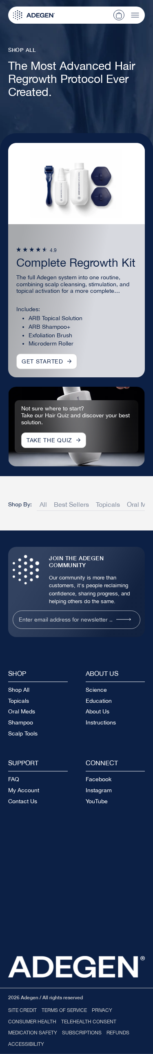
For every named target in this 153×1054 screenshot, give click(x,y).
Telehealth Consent (88, 1022)
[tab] (44, 506)
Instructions (101, 722)
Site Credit (22, 1010)
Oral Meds (21, 711)
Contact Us (22, 801)
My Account (23, 790)
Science (96, 689)
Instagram (99, 790)
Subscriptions (82, 1033)
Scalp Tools (23, 733)
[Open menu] (135, 15)
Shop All (18, 689)
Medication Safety (32, 1033)
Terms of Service (64, 1010)
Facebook (98, 779)
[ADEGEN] (34, 15)
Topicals (18, 700)
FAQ (13, 779)
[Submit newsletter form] (123, 619)
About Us (97, 711)
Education (99, 700)
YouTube (97, 801)
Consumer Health (32, 1022)
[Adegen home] (76, 967)
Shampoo (20, 722)
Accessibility (26, 1044)
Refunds (117, 1033)
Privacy (102, 1010)
